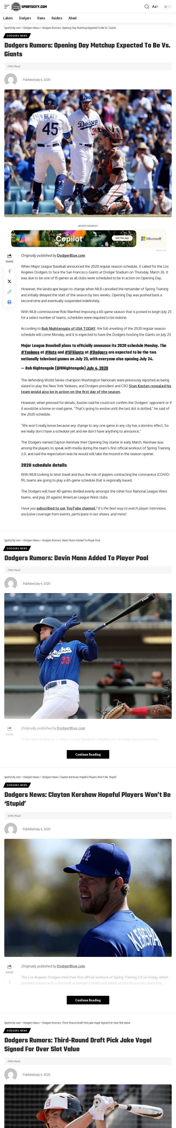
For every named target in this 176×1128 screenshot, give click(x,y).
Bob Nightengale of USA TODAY (68, 328)
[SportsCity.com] (29, 6)
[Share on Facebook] (9, 271)
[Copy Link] (9, 292)
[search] (147, 6)
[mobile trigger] (8, 6)
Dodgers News (17, 35)
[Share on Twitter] (9, 281)
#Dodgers (99, 352)
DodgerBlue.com (71, 255)
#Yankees (30, 352)
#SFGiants (74, 352)
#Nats (51, 352)
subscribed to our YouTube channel (66, 508)
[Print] (9, 302)
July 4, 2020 (97, 368)
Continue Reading (88, 754)
